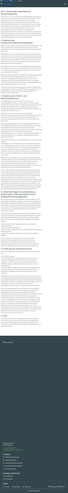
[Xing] (13, 1)
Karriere (7, 486)
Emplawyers (36, 490)
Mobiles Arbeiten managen (12, 457)
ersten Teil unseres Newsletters (13, 16)
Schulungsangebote (10, 469)
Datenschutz (17, 486)
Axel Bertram (8, 476)
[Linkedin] (5, 1)
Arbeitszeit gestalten (10, 460)
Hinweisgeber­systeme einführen (13, 466)
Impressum (28, 486)
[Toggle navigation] (65, 4)
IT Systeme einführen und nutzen (14, 463)
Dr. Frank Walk (9, 479)
